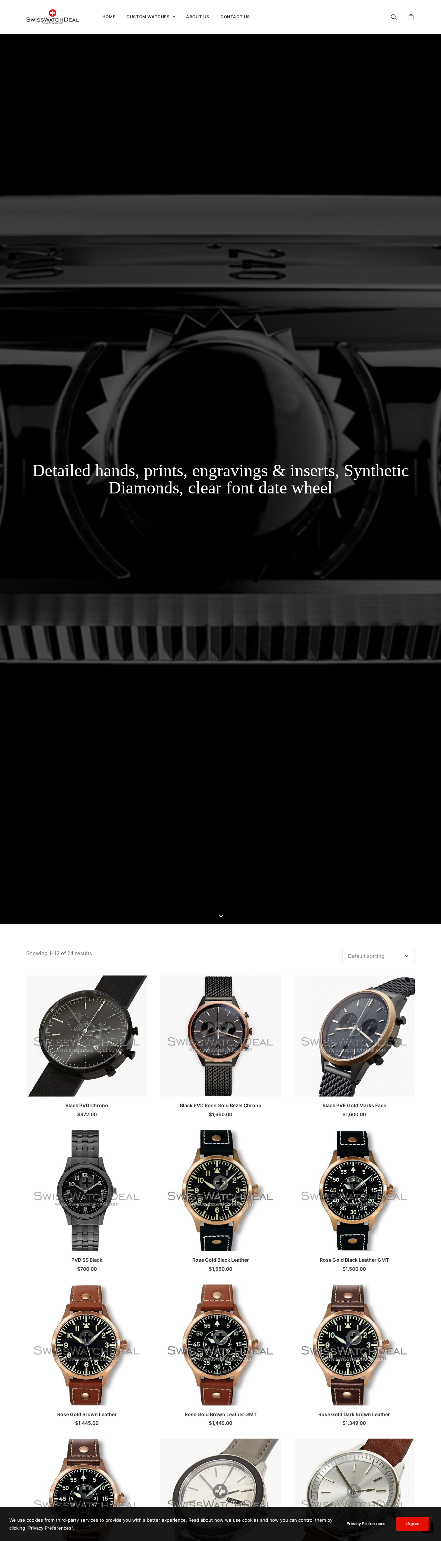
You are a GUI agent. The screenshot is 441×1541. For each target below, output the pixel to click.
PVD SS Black (86, 1260)
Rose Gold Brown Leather (87, 1414)
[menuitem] (109, 16)
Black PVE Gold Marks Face (354, 1105)
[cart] (410, 16)
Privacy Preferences (366, 1523)
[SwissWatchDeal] (52, 16)
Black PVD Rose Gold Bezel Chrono (220, 1105)
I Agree (412, 1523)
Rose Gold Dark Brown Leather (354, 1414)
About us (197, 16)
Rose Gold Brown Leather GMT (221, 1414)
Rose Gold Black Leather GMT (354, 1260)
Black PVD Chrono (86, 1105)
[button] (398, 16)
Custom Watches (148, 16)
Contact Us (235, 16)
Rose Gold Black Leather (220, 1260)
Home (108, 16)
